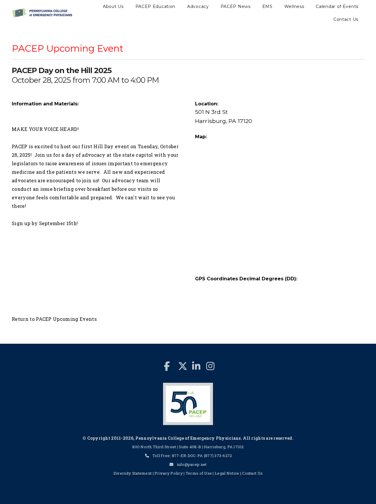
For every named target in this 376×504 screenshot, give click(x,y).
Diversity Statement (133, 473)
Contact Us (345, 19)
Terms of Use (199, 473)
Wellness (294, 6)
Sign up (21, 223)
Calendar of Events (337, 6)
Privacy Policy (169, 473)
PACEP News (236, 6)
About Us (113, 6)
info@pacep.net (192, 464)
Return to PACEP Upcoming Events (54, 319)
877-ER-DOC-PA (187, 455)
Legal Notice (227, 473)
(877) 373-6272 (218, 455)
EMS (267, 6)
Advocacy (198, 6)
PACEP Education (155, 6)
